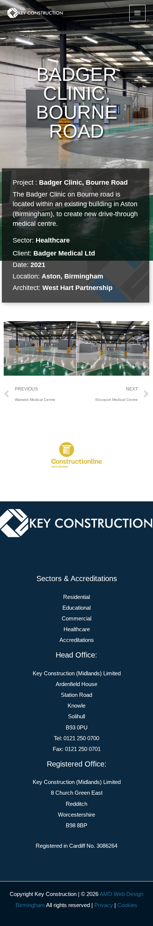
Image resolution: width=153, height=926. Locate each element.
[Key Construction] (35, 13)
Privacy (103, 905)
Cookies (127, 905)
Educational (76, 608)
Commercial (76, 619)
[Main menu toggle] (137, 13)
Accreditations (76, 640)
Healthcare (53, 240)
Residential (76, 597)
